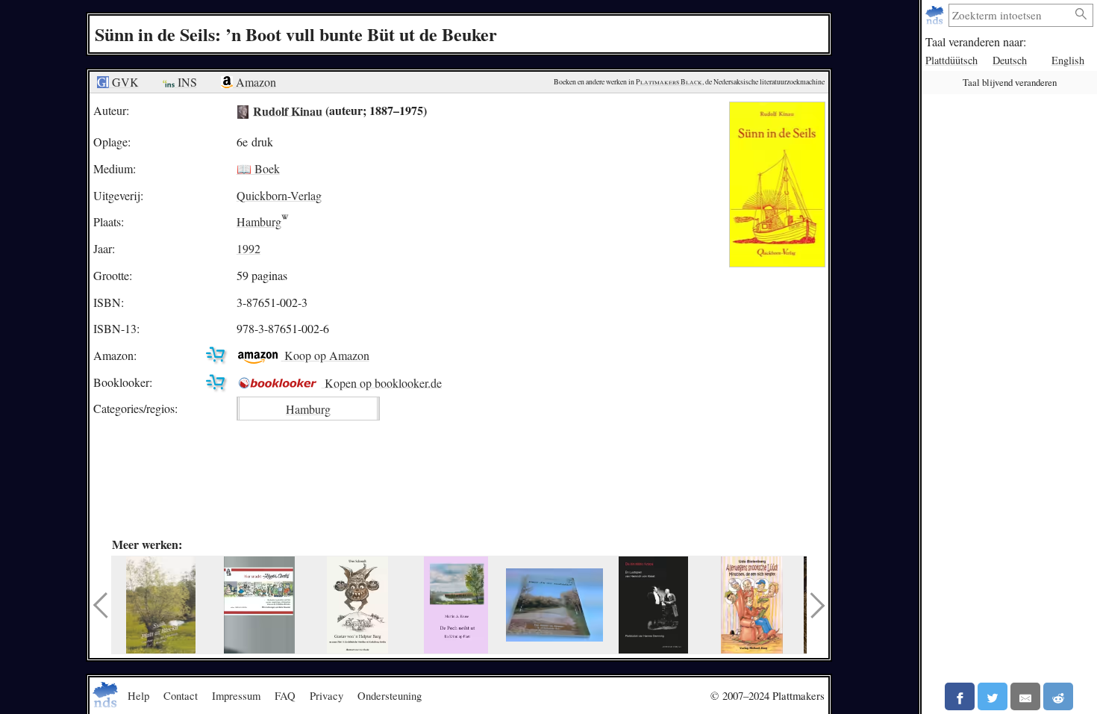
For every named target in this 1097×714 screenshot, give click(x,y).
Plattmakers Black (669, 82)
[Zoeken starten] (1081, 14)
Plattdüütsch (951, 60)
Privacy (326, 695)
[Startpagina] (936, 15)
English (1067, 60)
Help (138, 695)
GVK (124, 82)
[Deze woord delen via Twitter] (992, 696)
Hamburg (259, 221)
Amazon (254, 82)
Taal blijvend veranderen (1010, 82)
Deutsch (1010, 60)
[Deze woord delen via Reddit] (1058, 696)
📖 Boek (258, 168)
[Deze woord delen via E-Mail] (1025, 696)
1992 (248, 248)
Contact (180, 695)
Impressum (236, 695)
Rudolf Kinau (287, 110)
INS (186, 82)
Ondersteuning (389, 695)
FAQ (285, 695)
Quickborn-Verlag (279, 195)
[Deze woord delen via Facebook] (960, 696)
